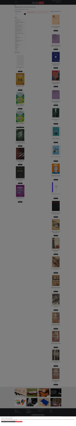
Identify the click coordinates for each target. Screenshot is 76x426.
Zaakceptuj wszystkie (19, 421)
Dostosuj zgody (12, 421)
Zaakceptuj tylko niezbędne (5, 421)
